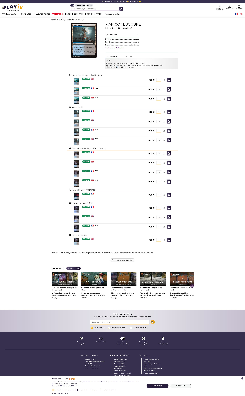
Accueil (53, 19)
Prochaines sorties (74, 14)
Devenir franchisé (120, 361)
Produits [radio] (89, 5)
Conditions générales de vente (151, 365)
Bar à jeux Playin (120, 371)
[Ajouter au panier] (169, 80)
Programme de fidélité (151, 359)
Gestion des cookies (150, 373)
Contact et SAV (101, 342)
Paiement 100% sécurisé (163, 343)
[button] (76, 81)
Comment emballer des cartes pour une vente (93, 367)
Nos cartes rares (93, 14)
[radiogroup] (96, 5)
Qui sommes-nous (120, 359)
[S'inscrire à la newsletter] (152, 322)
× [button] (243, 380)
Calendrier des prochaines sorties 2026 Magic (121, 289)
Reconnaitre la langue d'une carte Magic (151, 289)
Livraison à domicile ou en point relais (122, 343)
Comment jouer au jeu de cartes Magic (93, 289)
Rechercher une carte (74, 19)
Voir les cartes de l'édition (114, 48)
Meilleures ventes (41, 14)
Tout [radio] (72, 5)
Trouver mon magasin (81, 343)
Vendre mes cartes (112, 14)
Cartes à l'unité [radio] (80, 5)
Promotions (57, 14)
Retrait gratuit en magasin (143, 343)
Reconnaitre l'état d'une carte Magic (181, 289)
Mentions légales (149, 371)
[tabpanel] (141, 63)
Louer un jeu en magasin (122, 373)
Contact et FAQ (90, 359)
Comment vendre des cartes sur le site (95, 362)
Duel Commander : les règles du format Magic (64, 289)
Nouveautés (25, 14)
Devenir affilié (119, 364)
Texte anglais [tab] (126, 57)
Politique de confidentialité (152, 368)
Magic (61, 19)
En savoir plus (73, 383)
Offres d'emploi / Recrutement (120, 367)
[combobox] (122, 35)
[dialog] (122, 386)
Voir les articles (73, 268)
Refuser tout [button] (180, 386)
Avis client (147, 361)
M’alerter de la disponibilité (124, 260)
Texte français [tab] (112, 57)
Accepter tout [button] (157, 386)
